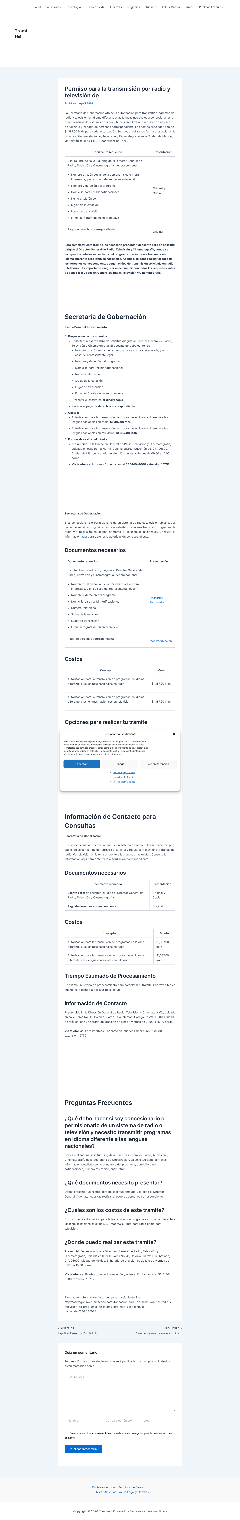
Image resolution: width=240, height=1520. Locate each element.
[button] (174, 734)
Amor (189, 7)
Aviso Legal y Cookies (124, 772)
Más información (161, 641)
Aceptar (82, 764)
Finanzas (116, 7)
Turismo (151, 7)
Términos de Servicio (132, 1487)
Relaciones (53, 7)
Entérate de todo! (104, 1487)
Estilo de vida (95, 7)
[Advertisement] (128, 40)
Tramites (21, 33)
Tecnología (73, 7)
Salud (37, 7)
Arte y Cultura (171, 7)
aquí (84, 536)
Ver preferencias (158, 764)
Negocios (133, 7)
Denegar (120, 764)
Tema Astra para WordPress (148, 1511)
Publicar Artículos (211, 7)
